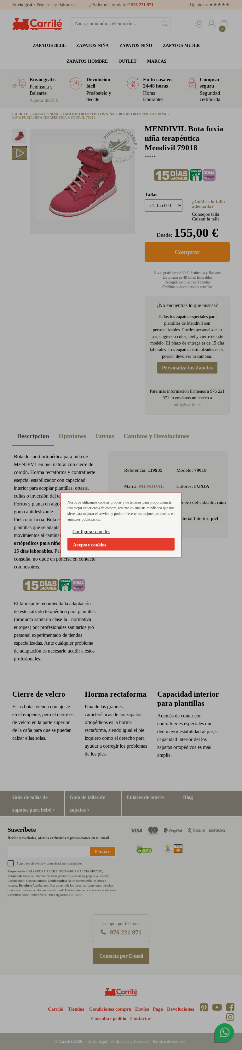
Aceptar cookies (89, 544)
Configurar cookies (91, 531)
